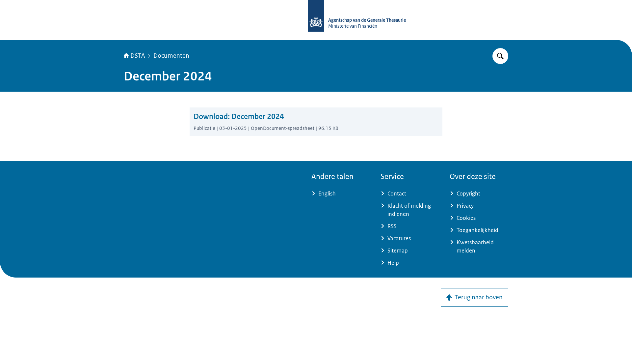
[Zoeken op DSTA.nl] (500, 56)
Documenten (171, 56)
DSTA (137, 56)
